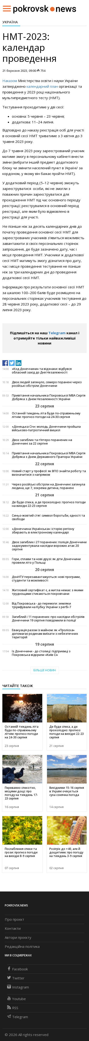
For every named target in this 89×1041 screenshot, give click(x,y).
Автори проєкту (18, 937)
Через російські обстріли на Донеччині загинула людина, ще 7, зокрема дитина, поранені (48, 486)
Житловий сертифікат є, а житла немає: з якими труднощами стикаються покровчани (47, 592)
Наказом (9, 80)
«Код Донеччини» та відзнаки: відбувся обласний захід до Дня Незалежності (42, 370)
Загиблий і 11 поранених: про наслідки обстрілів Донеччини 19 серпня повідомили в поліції (48, 618)
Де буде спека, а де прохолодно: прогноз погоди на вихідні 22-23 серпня (49, 504)
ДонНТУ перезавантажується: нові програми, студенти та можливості (46, 578)
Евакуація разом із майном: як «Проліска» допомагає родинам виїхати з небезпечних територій (45, 633)
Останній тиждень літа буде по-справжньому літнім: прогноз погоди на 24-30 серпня (46, 415)
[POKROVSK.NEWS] (45, 8)
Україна (10, 21)
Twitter (18, 978)
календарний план (42, 86)
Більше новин (44, 670)
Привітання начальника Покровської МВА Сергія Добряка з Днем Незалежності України (48, 397)
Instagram (20, 987)
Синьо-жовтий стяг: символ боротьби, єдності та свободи (48, 517)
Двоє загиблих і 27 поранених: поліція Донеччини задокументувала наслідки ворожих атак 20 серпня (49, 545)
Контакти (13, 928)
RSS (15, 1007)
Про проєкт (14, 919)
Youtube (19, 998)
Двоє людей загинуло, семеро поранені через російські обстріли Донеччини (47, 383)
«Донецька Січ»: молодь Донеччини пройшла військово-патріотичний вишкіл (46, 428)
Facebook (20, 969)
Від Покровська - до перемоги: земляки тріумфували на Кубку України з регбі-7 (41, 605)
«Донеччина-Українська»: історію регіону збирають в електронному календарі (43, 530)
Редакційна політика (22, 946)
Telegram (57, 332)
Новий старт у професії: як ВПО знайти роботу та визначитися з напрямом (49, 472)
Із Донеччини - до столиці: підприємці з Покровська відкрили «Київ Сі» (41, 653)
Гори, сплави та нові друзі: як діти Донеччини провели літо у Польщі (46, 560)
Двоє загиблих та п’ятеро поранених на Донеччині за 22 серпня (42, 441)
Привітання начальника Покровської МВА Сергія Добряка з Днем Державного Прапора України (48, 455)
